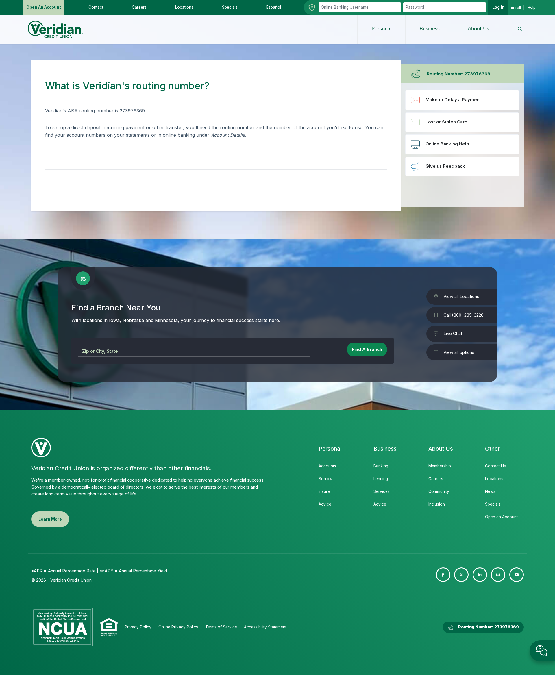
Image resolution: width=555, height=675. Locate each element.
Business (429, 29)
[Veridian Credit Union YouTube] (516, 574)
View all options (458, 352)
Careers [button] (139, 7)
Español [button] (273, 7)
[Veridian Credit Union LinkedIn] (480, 574)
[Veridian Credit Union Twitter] (461, 574)
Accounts (327, 466)
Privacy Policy (138, 627)
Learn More (50, 519)
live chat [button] (542, 650)
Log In (498, 7)
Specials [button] (230, 7)
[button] (520, 29)
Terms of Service (221, 627)
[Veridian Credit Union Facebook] (443, 574)
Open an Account (501, 517)
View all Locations (461, 296)
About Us (478, 29)
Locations (494, 478)
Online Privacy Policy (178, 627)
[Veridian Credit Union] (55, 29)
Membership (439, 466)
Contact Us (495, 466)
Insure (324, 491)
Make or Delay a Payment (462, 100)
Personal (381, 29)
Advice (325, 504)
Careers (435, 478)
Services (381, 491)
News (490, 491)
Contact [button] (95, 7)
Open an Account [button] (43, 7)
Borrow (325, 478)
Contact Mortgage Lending (462, 166)
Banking (380, 466)
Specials (493, 504)
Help (532, 7)
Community (438, 491)
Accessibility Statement (265, 627)
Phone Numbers (462, 144)
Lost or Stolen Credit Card (462, 122)
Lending (380, 478)
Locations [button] (184, 7)
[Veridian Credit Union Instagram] (498, 574)
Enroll (516, 7)
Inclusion (436, 504)
